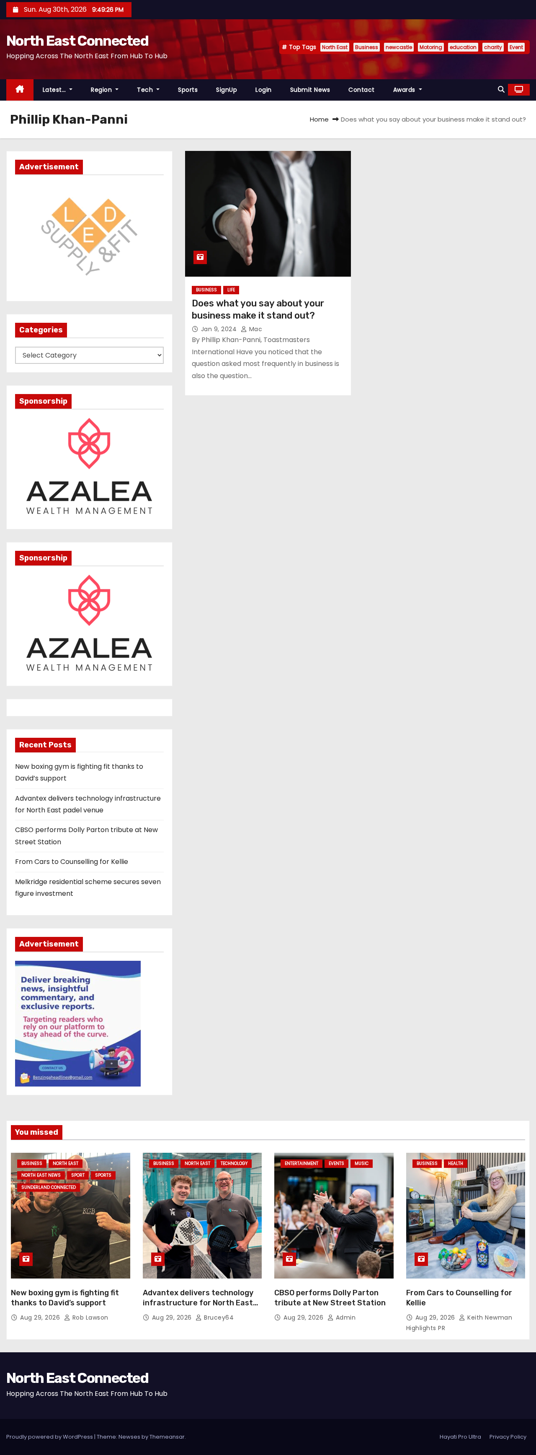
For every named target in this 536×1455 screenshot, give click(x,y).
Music (361, 1163)
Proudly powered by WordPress (50, 1437)
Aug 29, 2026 (41, 1317)
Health (455, 1163)
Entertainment (301, 1163)
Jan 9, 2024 (220, 329)
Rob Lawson (89, 1317)
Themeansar (167, 1437)
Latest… (55, 90)
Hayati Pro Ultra (460, 1437)
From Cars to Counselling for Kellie (71, 861)
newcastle (399, 47)
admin (345, 1317)
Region (102, 90)
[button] (501, 89)
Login (263, 90)
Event (516, 47)
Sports (188, 90)
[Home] (20, 90)
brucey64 (218, 1317)
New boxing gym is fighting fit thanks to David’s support (65, 1297)
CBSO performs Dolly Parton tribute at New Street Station (330, 1297)
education (463, 47)
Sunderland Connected (48, 1187)
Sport (78, 1175)
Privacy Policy (508, 1437)
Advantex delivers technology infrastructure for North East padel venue (198, 1303)
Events (336, 1163)
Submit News (310, 90)
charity (493, 47)
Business (366, 47)
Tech (146, 90)
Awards (405, 90)
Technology (234, 1163)
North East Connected (77, 40)
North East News (41, 1175)
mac (254, 329)
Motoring (431, 47)
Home (319, 119)
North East (335, 47)
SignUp (226, 90)
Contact (361, 90)
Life (231, 290)
